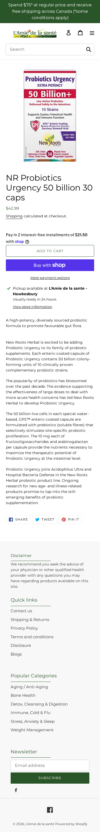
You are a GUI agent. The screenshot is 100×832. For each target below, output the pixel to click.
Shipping (14, 216)
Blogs (16, 654)
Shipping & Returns (30, 619)
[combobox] (50, 49)
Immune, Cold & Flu (30, 712)
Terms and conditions (32, 636)
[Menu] (91, 32)
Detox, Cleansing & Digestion (39, 704)
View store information (32, 307)
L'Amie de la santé (40, 824)
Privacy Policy (24, 628)
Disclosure (21, 645)
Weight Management (32, 729)
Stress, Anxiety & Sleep (33, 721)
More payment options (50, 278)
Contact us (21, 610)
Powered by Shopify (71, 824)
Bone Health (23, 695)
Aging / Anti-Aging (29, 686)
